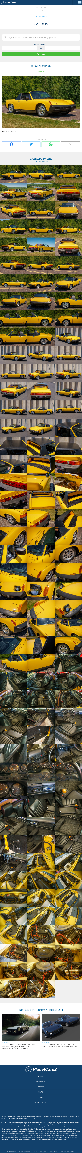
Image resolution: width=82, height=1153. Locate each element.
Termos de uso (41, 1102)
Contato (41, 1092)
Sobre (41, 1097)
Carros (41, 10)
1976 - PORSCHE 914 (41, 17)
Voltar (41, 71)
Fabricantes (41, 1082)
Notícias (41, 1076)
